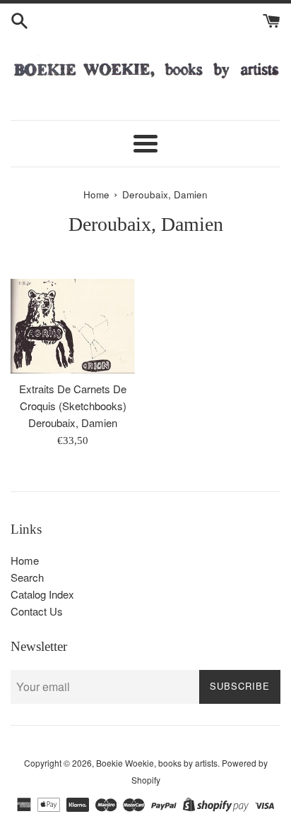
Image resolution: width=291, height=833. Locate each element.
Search (27, 577)
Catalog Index (42, 594)
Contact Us (37, 611)
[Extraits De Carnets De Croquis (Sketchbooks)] (73, 326)
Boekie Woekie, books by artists (157, 763)
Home (25, 560)
